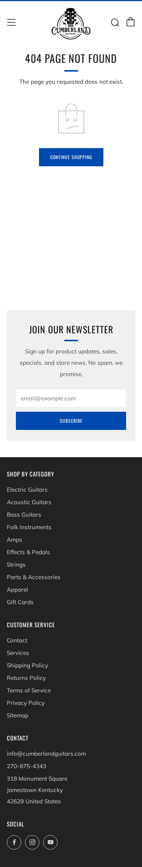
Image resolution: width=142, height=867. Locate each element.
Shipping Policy (27, 665)
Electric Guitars (27, 489)
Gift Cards (20, 602)
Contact (17, 640)
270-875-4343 (26, 766)
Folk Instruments (29, 527)
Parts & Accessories (34, 577)
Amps (14, 539)
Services (18, 652)
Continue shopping (71, 157)
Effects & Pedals (28, 552)
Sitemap (17, 715)
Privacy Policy (26, 702)
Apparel (17, 589)
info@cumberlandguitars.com (46, 753)
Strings (16, 564)
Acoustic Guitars (29, 502)
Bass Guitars (24, 514)
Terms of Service (29, 690)
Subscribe (71, 420)
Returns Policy (26, 677)
